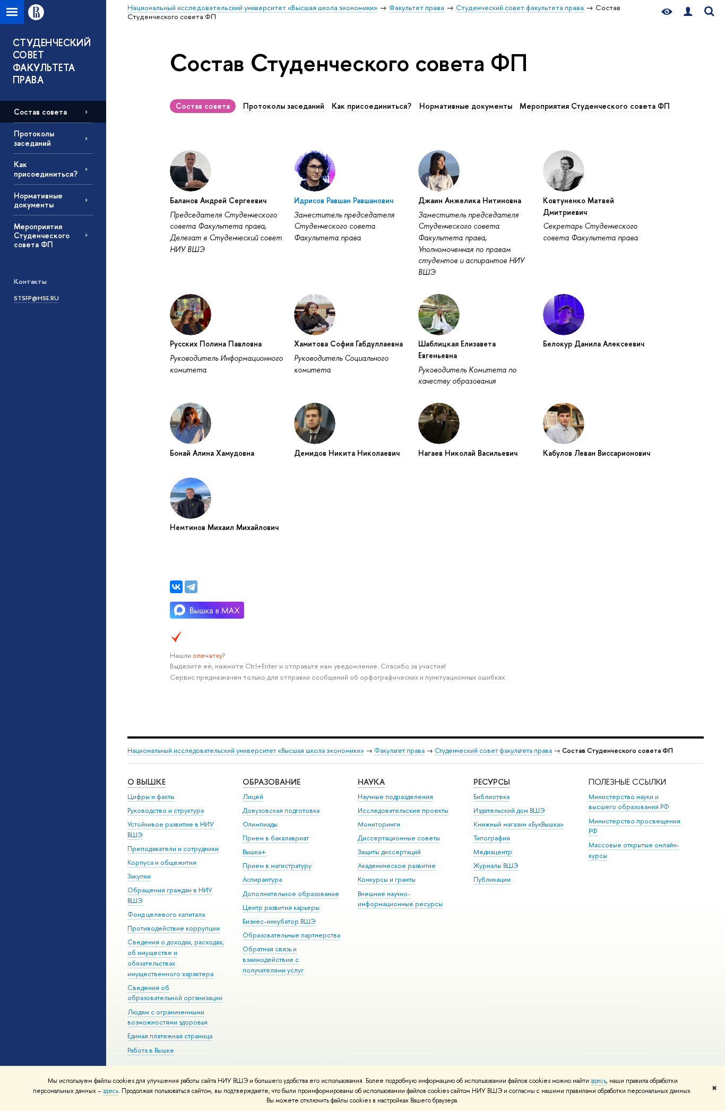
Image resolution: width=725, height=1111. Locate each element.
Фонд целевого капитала (166, 914)
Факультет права (399, 750)
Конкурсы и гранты (387, 879)
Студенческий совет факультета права (493, 750)
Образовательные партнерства (291, 935)
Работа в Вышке (150, 1050)
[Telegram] (191, 586)
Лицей (253, 796)
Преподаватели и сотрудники (173, 848)
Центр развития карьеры (281, 907)
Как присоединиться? (45, 168)
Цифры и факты (151, 796)
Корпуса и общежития (161, 862)
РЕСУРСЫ (491, 781)
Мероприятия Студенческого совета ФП (42, 235)
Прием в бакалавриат (276, 838)
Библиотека (491, 796)
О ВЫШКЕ (146, 781)
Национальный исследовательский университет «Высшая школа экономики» (245, 750)
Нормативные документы (38, 200)
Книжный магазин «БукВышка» (518, 824)
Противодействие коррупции (173, 928)
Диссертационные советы (399, 838)
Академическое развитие (397, 865)
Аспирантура (262, 879)
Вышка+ (254, 851)
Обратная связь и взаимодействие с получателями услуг (273, 959)
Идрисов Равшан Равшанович (343, 200)
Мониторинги (379, 824)
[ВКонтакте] (176, 586)
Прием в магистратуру (277, 865)
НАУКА (371, 781)
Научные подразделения (395, 796)
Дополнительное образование (291, 893)
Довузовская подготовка (281, 810)
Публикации (492, 879)
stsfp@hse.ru (36, 298)
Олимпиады (260, 824)
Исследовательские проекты (403, 810)
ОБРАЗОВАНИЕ (271, 781)
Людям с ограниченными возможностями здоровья (167, 1017)
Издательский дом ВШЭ (509, 810)
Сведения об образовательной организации (174, 993)
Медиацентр (492, 851)
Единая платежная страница (169, 1035)
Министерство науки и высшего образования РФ (629, 802)
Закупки (139, 876)
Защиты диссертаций (389, 851)
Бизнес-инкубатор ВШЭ (279, 921)
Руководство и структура (165, 810)
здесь (598, 1081)
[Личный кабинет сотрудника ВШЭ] (688, 12)
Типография (491, 838)
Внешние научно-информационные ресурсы (400, 899)
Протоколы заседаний (34, 137)
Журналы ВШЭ (496, 865)
